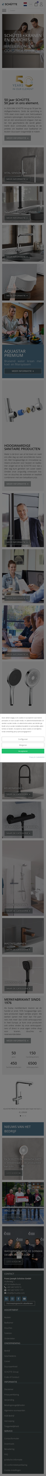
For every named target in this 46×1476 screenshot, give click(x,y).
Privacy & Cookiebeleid (36, 757)
